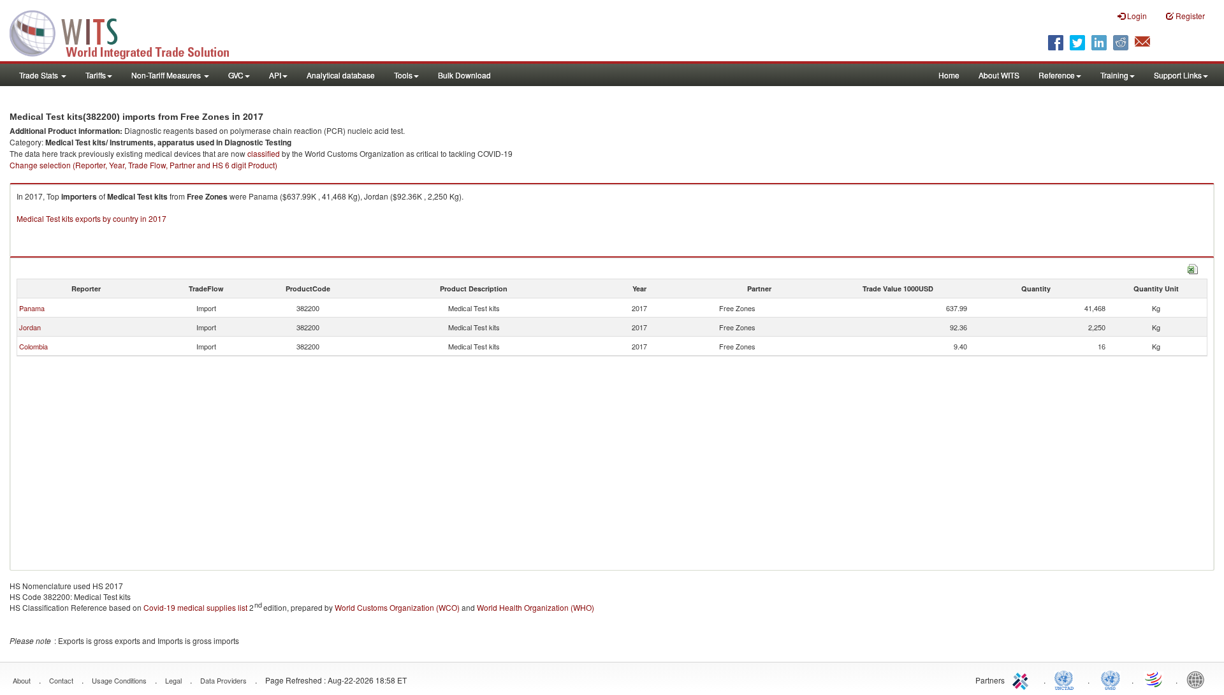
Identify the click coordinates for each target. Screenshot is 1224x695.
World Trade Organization (1154, 679)
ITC (1022, 679)
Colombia (33, 346)
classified (263, 153)
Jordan (30, 327)
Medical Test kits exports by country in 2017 (91, 218)
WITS (127, 32)
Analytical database (341, 75)
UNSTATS (1110, 679)
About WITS (999, 75)
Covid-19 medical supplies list (195, 607)
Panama (32, 308)
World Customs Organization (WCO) (397, 607)
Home (948, 75)
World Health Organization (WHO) (535, 607)
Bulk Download (464, 75)
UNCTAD (1066, 679)
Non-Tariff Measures (167, 75)
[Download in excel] (1193, 267)
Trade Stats (39, 75)
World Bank (1198, 679)
